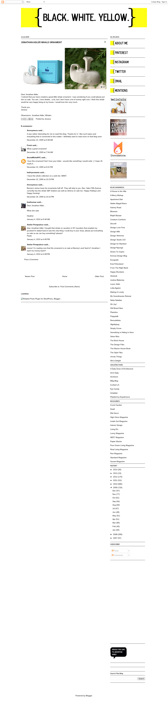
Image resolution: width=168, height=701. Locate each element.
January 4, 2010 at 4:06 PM (38, 239)
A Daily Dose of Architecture (121, 369)
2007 (115, 538)
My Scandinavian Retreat (120, 296)
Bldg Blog (114, 381)
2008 (115, 534)
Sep (114, 501)
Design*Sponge (116, 248)
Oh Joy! (113, 304)
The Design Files (117, 344)
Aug (114, 505)
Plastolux (114, 312)
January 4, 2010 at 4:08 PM (38, 254)
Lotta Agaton (115, 288)
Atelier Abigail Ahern (118, 203)
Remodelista (115, 320)
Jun (114, 512)
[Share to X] (27, 119)
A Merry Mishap (116, 195)
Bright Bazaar (116, 215)
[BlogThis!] (24, 119)
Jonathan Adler (38, 115)
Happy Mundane (117, 272)
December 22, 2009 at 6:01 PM (40, 167)
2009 (115, 487)
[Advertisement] (120, 601)
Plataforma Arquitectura (120, 397)
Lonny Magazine (117, 433)
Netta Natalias (116, 300)
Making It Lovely (117, 292)
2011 (115, 480)
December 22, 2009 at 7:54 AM (40, 152)
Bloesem (113, 211)
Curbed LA (114, 385)
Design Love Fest (117, 227)
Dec (114, 491)
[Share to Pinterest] (32, 119)
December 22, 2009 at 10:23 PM (40, 179)
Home (64, 276)
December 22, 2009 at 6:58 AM (40, 140)
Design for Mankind (118, 244)
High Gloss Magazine (119, 417)
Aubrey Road (115, 207)
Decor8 (113, 224)
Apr (114, 519)
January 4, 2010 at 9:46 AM (38, 219)
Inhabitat (113, 393)
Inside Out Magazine (118, 421)
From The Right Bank (119, 268)
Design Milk (115, 232)
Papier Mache (116, 441)
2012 (115, 477)
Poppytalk (114, 316)
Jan (114, 530)
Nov (114, 494)
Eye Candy (114, 389)
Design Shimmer (117, 236)
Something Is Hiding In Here (122, 332)
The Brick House (117, 340)
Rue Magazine (116, 453)
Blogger (89, 696)
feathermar (31, 202)
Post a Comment (31, 259)
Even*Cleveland (116, 264)
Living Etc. (114, 429)
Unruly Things (116, 357)
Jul (113, 508)
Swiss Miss (114, 336)
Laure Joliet (115, 284)
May (114, 516)
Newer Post (30, 276)
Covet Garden (116, 405)
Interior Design (116, 425)
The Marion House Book (120, 348)
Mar (114, 523)
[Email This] (22, 119)
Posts (116, 551)
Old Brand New (116, 308)
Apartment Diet (116, 199)
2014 (115, 470)
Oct (114, 498)
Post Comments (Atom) (70, 287)
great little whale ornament (60, 97)
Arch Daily (114, 373)
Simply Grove (115, 328)
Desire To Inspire (117, 252)
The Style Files (116, 352)
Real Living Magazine (119, 449)
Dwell (112, 409)
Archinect (114, 377)
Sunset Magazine (117, 461)
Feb (114, 526)
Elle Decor (114, 413)
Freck (29, 145)
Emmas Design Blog (118, 256)
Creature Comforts (118, 219)
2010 (115, 484)
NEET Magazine (117, 437)
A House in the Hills (118, 191)
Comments (118, 555)
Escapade (114, 260)
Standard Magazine (118, 457)
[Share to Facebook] (29, 119)
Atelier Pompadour (35, 225)
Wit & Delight (115, 361)
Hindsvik (113, 276)
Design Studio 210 (117, 240)
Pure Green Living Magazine (122, 445)
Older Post (99, 276)
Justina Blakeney (117, 280)
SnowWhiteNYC (34, 157)
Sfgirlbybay (114, 324)
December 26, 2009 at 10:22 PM (40, 197)
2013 (115, 473)
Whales (48, 115)
